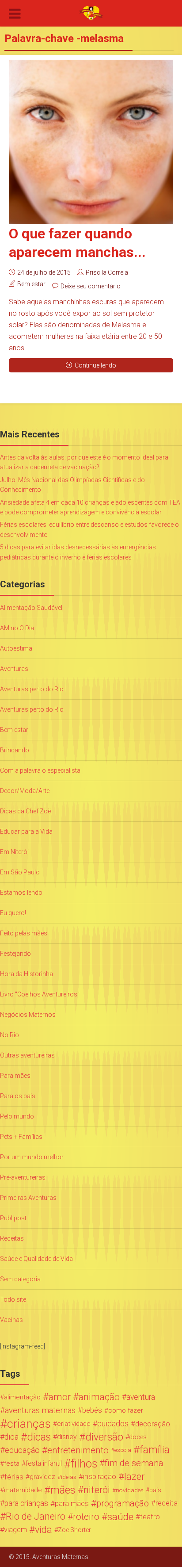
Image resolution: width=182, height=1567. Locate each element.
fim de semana (134, 1463)
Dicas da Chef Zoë (25, 811)
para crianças (26, 1503)
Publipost (13, 1218)
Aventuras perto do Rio (32, 689)
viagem (15, 1529)
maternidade (23, 1490)
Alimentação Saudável (31, 607)
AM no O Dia (17, 628)
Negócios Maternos (28, 1014)
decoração (152, 1423)
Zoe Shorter (74, 1529)
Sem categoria (20, 1279)
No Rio (9, 1034)
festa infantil (44, 1463)
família (155, 1450)
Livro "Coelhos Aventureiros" (40, 994)
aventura (140, 1397)
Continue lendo (95, 365)
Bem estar (31, 283)
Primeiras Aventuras (28, 1197)
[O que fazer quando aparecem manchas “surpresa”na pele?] (91, 142)
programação (122, 1503)
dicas (39, 1437)
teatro (150, 1516)
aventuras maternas (40, 1410)
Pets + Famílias (21, 1136)
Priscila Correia (107, 272)
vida (43, 1530)
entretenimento (78, 1450)
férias (13, 1476)
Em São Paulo (20, 872)
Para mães (15, 1075)
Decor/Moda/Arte (24, 790)
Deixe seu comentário (91, 286)
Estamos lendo (21, 892)
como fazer (125, 1410)
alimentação (22, 1397)
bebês (92, 1410)
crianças (29, 1423)
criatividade (74, 1424)
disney (67, 1437)
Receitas (12, 1238)
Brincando (14, 750)
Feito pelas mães (23, 933)
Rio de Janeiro (35, 1516)
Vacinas (11, 1319)
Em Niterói (14, 851)
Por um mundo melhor (32, 1157)
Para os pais (17, 1096)
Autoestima (16, 648)
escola (122, 1450)
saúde (120, 1516)
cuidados (113, 1423)
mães (63, 1490)
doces (138, 1437)
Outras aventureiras (27, 1055)
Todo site (13, 1299)
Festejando (15, 953)
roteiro (86, 1516)
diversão (104, 1437)
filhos (84, 1463)
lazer (134, 1476)
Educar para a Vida (26, 831)
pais (155, 1490)
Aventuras (14, 668)
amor (60, 1397)
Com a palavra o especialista (40, 770)
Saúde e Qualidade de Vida (36, 1258)
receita (166, 1503)
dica (11, 1437)
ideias (68, 1476)
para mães (72, 1503)
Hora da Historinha (26, 973)
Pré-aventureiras (23, 1177)
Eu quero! (13, 912)
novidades (130, 1490)
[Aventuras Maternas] (91, 12)
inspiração (99, 1476)
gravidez (42, 1477)
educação (22, 1450)
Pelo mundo (17, 1116)
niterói (96, 1490)
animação (99, 1397)
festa (11, 1463)
